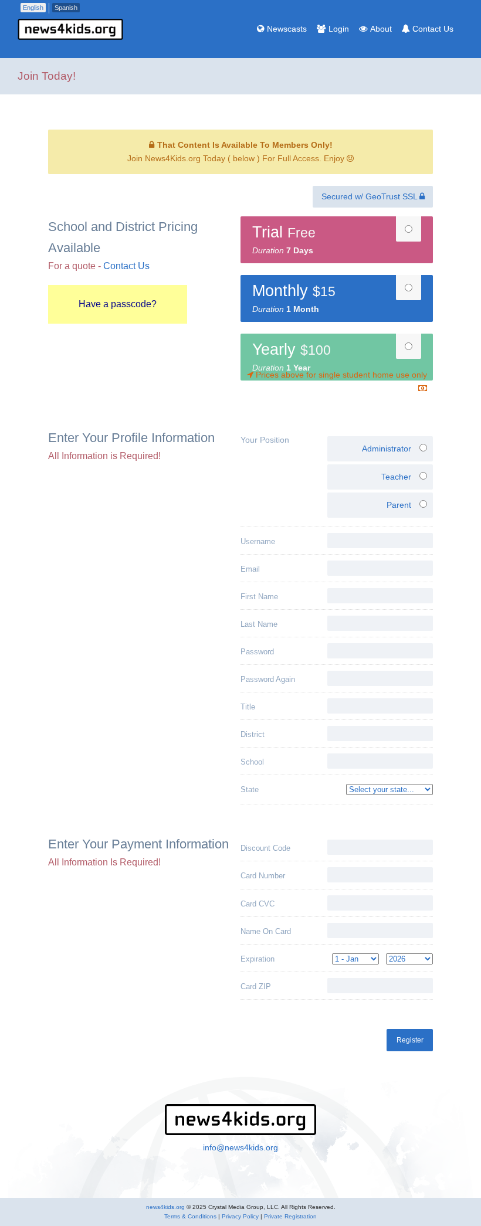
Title (247, 706)
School (252, 762)
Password (257, 651)
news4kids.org (165, 1207)
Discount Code (265, 848)
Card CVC (257, 903)
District (252, 734)
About (381, 28)
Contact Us (432, 28)
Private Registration (290, 1216)
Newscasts (287, 28)
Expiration (257, 959)
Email (250, 569)
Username (257, 541)
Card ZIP (255, 986)
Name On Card (265, 931)
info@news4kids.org (240, 1147)
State (249, 789)
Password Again (267, 679)
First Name (259, 596)
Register (410, 1040)
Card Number (262, 875)
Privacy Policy (240, 1216)
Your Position (264, 439)
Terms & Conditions (190, 1216)
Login (338, 28)
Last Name (258, 624)
